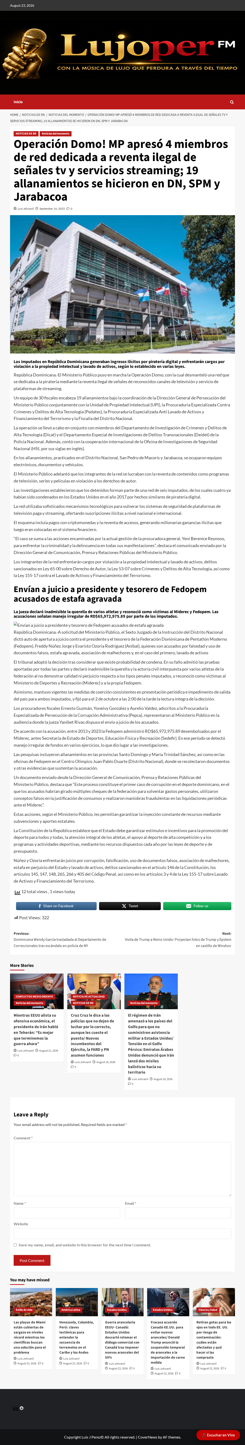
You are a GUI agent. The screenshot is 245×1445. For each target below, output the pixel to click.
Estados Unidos (117, 1310)
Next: (178, 939)
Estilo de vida (24, 1310)
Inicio (18, 102)
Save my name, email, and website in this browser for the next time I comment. (85, 1245)
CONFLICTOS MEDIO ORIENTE (34, 997)
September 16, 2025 (52, 208)
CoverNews (147, 1437)
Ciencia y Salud (208, 1310)
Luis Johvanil (26, 208)
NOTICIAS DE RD (26, 134)
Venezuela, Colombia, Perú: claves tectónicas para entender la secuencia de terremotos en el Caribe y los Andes (76, 1337)
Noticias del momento (55, 134)
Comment (23, 1138)
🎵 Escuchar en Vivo (218, 1435)
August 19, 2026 (105, 1062)
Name (20, 1203)
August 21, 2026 (48, 1051)
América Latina (70, 1310)
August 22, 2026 (26, 1363)
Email (130, 1203)
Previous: (60, 939)
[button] (232, 102)
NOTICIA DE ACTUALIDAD (89, 997)
